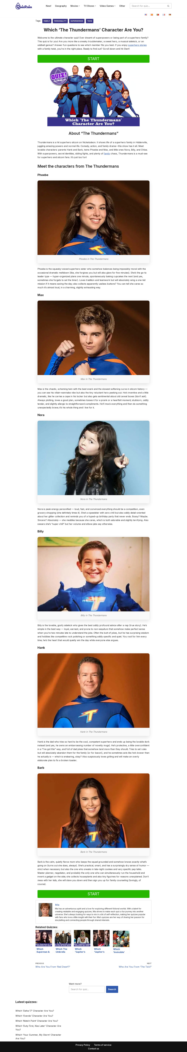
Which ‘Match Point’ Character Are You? (36, 1020)
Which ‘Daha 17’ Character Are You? (34, 1010)
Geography (61, 6)
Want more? (75, 983)
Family (47, 21)
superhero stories (137, 45)
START (93, 58)
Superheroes (77, 21)
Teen (89, 21)
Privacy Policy (83, 1045)
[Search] (168, 6)
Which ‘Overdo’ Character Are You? (34, 1015)
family (107, 153)
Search (112, 989)
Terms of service (102, 1045)
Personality (60, 21)
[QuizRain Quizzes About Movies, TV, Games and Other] (23, 5)
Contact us (93, 1048)
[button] (79, 5)
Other (122, 6)
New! (48, 6)
